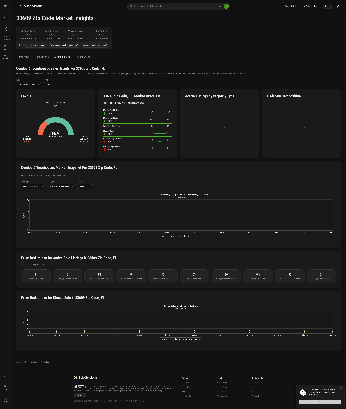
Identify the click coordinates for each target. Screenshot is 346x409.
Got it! (320, 402)
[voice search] (220, 6)
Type (18, 80)
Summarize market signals (35, 45)
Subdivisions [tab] (42, 57)
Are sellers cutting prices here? (95, 45)
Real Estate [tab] (25, 57)
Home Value (306, 6)
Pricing (317, 6)
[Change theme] (337, 6)
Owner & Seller (291, 6)
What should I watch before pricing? (64, 45)
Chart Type (25, 182)
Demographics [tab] (83, 57)
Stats (46, 80)
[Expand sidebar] (5, 6)
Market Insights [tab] (62, 57)
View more (79, 395)
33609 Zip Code (31, 362)
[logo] (30, 7)
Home (18, 362)
